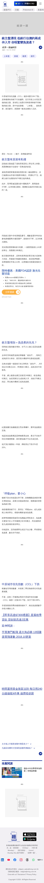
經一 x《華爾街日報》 (27, 4)
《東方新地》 (21, 850)
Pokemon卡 (28, 10)
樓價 (24, 56)
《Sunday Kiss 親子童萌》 (15, 853)
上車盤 (7, 56)
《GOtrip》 (25, 848)
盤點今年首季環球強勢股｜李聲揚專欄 (33, 769)
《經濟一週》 (31, 853)
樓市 (3, 50)
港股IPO (7, 10)
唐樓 (16, 56)
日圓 (17, 10)
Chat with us (12, 874)
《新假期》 (16, 848)
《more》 (31, 850)
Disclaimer (21, 874)
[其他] (40, 47)
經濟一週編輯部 (9, 47)
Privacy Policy (31, 874)
